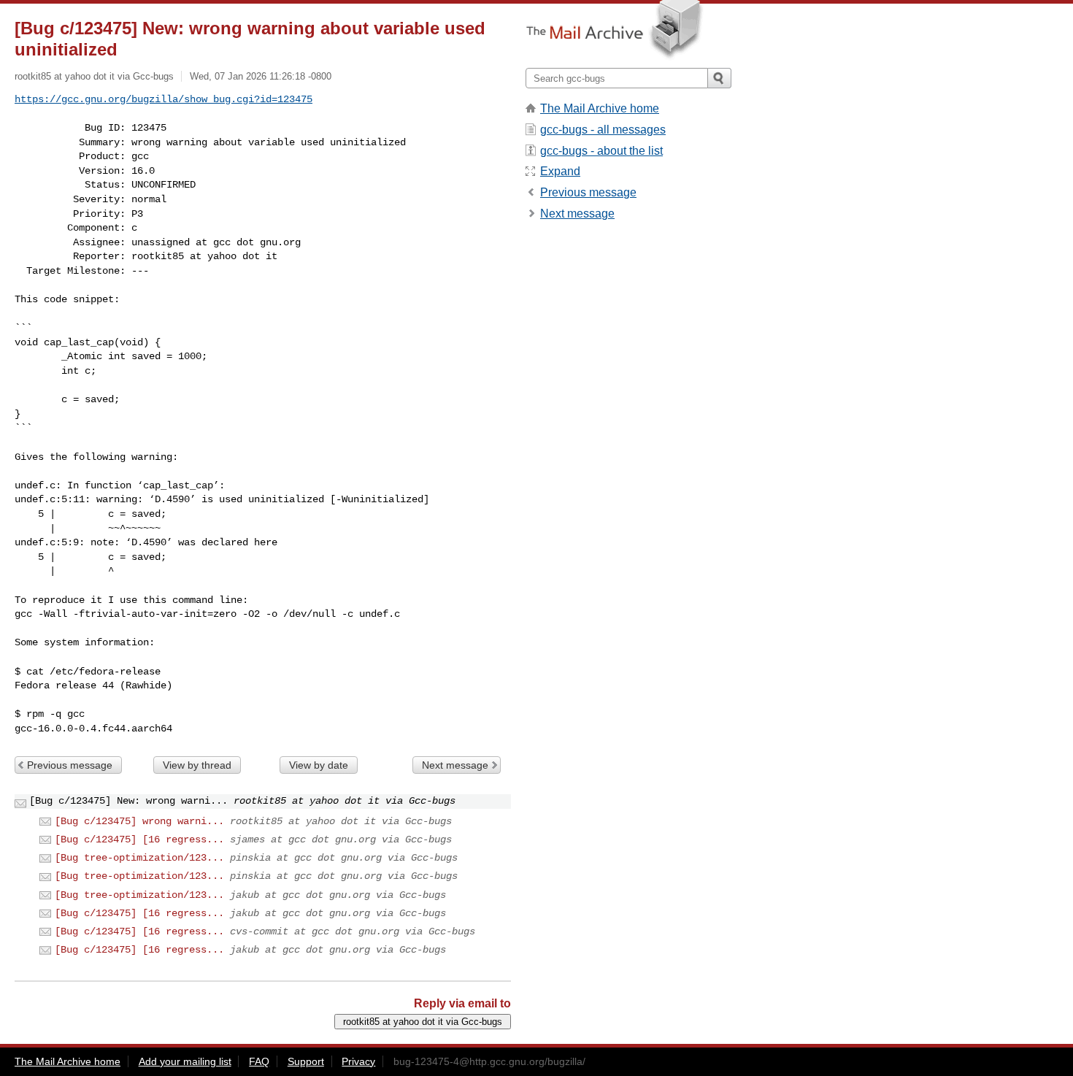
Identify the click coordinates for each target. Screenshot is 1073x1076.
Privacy (358, 1061)
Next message (455, 765)
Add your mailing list (185, 1061)
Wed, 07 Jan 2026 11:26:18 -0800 (260, 76)
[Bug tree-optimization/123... (139, 858)
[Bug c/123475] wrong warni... (139, 821)
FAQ (259, 1061)
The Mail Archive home (599, 108)
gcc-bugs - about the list (601, 151)
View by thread (197, 765)
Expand (560, 171)
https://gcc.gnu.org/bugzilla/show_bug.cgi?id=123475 (163, 99)
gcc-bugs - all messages (603, 129)
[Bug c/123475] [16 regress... (139, 839)
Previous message (69, 765)
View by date (318, 765)
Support (306, 1061)
